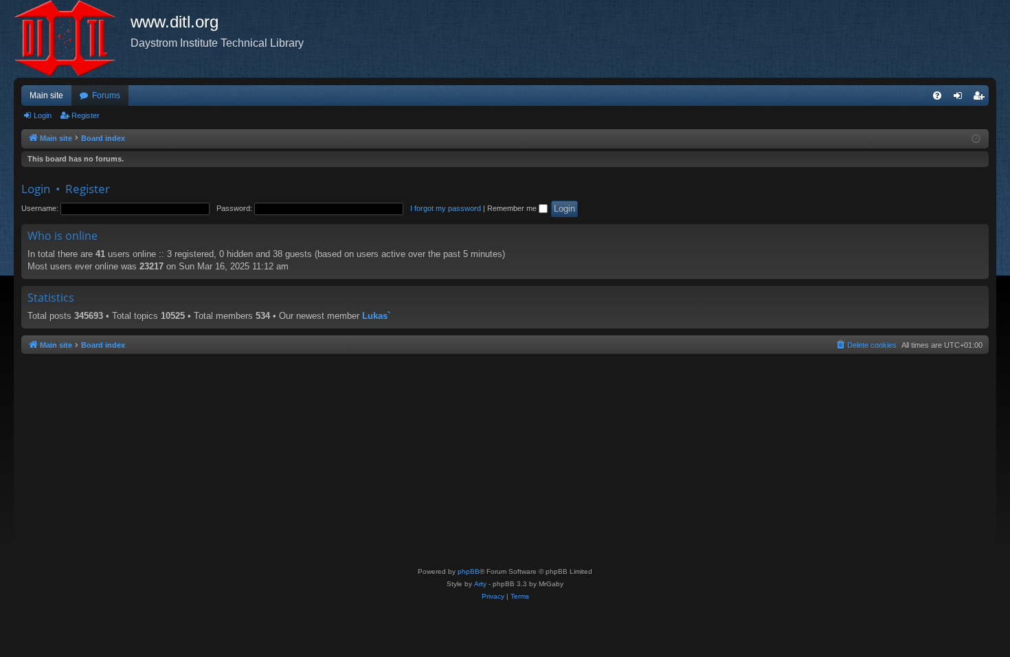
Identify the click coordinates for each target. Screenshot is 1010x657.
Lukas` (376, 316)
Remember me (513, 208)
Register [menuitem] (981, 98)
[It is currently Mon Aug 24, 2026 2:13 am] (976, 139)
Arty (480, 584)
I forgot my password (445, 208)
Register (85, 115)
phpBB (469, 571)
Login (43, 115)
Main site (46, 95)
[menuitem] (937, 95)
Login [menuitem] (960, 98)
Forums (106, 95)
